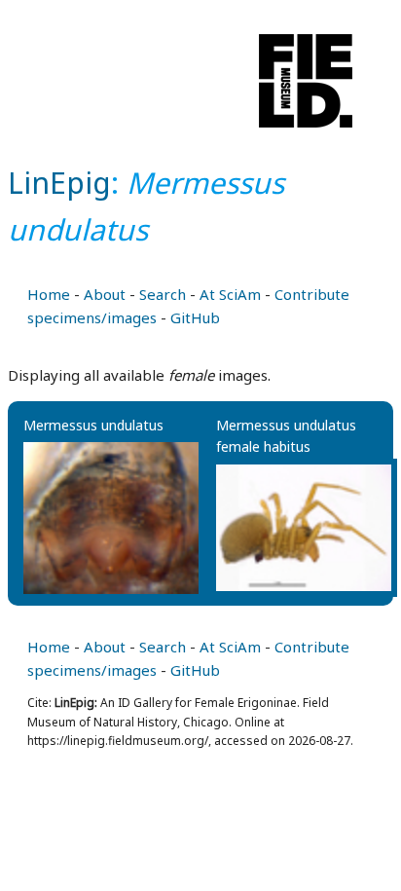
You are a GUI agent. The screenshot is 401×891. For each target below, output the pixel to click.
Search (162, 294)
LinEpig (59, 183)
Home (48, 294)
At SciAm (230, 294)
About (105, 294)
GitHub (195, 317)
